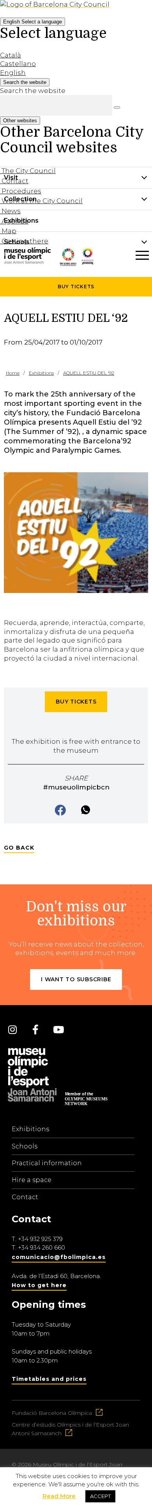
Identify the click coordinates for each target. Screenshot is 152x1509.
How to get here (39, 1285)
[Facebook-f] (35, 1029)
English (32, 22)
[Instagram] (12, 1029)
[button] (61, 811)
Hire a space (31, 1180)
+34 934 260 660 (41, 1247)
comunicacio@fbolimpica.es (59, 1257)
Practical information (47, 1163)
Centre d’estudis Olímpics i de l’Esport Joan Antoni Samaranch (70, 1429)
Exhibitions (30, 1129)
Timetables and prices (49, 1378)
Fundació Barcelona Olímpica (52, 1412)
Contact (25, 1197)
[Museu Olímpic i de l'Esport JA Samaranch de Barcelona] (88, 270)
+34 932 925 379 (40, 1239)
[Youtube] (58, 1029)
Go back (19, 847)
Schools (24, 1146)
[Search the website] (117, 107)
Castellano (18, 64)
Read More (59, 1496)
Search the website (32, 91)
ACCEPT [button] (100, 1496)
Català (10, 55)
